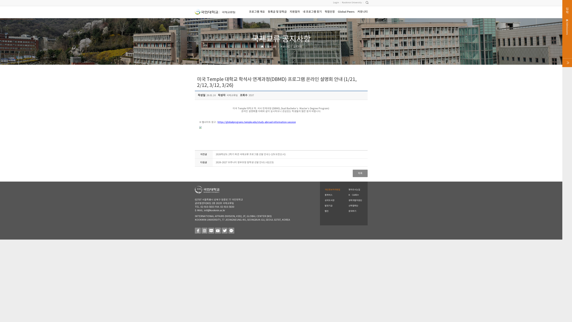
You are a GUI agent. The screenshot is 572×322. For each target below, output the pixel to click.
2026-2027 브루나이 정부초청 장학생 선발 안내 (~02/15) (245, 162)
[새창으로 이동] (207, 13)
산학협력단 (353, 206)
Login (336, 2)
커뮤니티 (284, 46)
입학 (567, 21)
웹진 (327, 211)
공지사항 (297, 46)
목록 (360, 173)
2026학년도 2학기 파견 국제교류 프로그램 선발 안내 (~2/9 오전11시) (251, 154)
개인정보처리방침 (332, 190)
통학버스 (328, 195)
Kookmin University (352, 2)
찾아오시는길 (354, 190)
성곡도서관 (329, 200)
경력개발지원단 (355, 200)
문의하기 (352, 211)
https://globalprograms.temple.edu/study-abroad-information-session (257, 122)
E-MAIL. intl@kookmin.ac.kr (210, 210)
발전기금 (328, 206)
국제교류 (271, 46)
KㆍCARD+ (354, 195)
